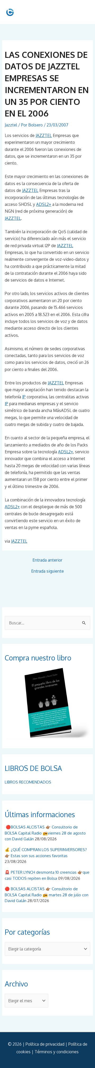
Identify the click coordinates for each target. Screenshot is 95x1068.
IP (24, 396)
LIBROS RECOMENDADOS (28, 782)
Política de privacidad (45, 1044)
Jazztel (11, 125)
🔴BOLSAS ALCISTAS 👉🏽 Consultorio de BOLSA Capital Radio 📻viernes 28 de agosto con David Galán (45, 833)
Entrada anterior (47, 560)
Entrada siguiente (47, 571)
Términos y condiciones (57, 1051)
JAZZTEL (44, 135)
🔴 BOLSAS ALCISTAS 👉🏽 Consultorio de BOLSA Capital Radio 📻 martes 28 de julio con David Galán (46, 894)
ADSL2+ (43, 204)
